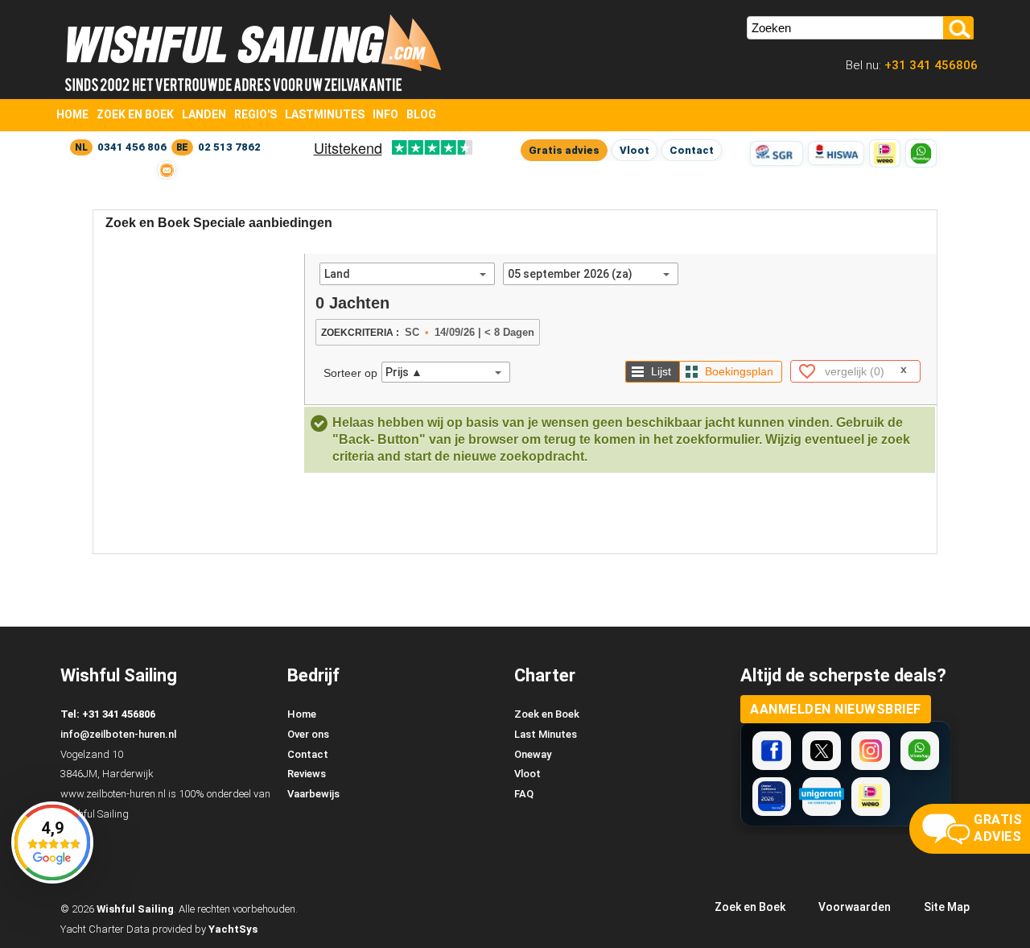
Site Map (947, 906)
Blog (421, 114)
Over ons (308, 734)
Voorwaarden (854, 906)
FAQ (524, 794)
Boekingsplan (739, 371)
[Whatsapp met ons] (919, 750)
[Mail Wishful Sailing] (166, 170)
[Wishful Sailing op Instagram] (870, 750)
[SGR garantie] (776, 153)
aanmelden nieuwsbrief (835, 709)
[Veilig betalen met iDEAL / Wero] (884, 153)
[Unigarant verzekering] (821, 796)
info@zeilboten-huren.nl (118, 734)
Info (385, 114)
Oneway (532, 754)
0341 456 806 (132, 147)
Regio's (255, 114)
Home (72, 114)
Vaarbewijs (313, 794)
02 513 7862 (229, 147)
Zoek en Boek (135, 114)
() (854, 371)
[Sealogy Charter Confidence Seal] (771, 796)
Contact (692, 150)
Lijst (661, 371)
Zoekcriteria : (360, 332)
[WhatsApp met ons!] (921, 153)
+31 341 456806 (929, 65)
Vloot (634, 150)
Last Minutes (545, 734)
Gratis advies (564, 150)
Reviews (306, 774)
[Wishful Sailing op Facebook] (771, 750)
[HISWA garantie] (836, 153)
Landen (204, 114)
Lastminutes (325, 114)
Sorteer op (350, 372)
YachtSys (233, 929)
